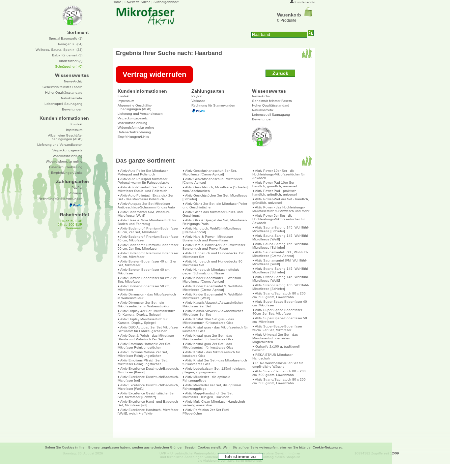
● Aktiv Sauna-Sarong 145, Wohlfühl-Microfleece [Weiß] (280, 237)
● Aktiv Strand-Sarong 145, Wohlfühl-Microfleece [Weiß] (280, 278)
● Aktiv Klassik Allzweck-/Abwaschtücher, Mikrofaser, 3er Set (213, 312)
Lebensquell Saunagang (271, 114)
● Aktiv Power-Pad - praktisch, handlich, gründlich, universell (274, 192)
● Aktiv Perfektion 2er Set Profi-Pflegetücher (206, 411)
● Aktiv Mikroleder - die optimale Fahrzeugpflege (206, 378)
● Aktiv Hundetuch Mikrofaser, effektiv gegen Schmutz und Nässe (211, 271)
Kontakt (123, 96)
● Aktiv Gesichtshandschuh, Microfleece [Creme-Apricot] (213, 180)
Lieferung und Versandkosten (140, 113)
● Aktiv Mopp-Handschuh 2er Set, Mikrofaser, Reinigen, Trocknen (208, 395)
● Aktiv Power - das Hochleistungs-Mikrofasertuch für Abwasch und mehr (280, 209)
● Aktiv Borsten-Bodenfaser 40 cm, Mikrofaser (144, 271)
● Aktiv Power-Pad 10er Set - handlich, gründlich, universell (274, 184)
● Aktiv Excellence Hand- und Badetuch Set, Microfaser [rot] (148, 403)
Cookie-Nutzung (325, 447)
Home (117, 2)
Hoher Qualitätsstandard (270, 105)
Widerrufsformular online (136, 127)
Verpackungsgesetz (133, 118)
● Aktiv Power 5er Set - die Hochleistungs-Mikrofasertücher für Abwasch (278, 219)
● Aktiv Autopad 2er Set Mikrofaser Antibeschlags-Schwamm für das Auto (146, 205)
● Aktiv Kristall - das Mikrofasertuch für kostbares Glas (211, 353)
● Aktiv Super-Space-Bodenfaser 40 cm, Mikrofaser (279, 303)
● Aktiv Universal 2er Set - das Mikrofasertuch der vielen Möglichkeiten (275, 338)
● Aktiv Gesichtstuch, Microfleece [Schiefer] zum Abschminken (215, 189)
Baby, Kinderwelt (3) (67, 55)
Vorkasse (198, 101)
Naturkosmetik (262, 110)
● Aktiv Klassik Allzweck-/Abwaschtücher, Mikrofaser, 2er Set (213, 304)
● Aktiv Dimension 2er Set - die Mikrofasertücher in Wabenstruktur (143, 304)
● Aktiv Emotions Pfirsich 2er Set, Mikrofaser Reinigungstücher (143, 362)
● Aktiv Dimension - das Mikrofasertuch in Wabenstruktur (147, 296)
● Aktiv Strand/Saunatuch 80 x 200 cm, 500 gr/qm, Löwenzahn (279, 295)
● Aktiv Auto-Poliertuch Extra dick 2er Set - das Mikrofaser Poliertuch (145, 197)
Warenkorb (289, 14)
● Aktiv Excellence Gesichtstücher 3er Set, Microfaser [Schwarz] (146, 395)
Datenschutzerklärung (134, 132)
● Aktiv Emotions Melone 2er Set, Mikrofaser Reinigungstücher (143, 353)
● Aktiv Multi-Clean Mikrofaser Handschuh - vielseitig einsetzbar (215, 403)
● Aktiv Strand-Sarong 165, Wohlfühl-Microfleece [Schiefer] (280, 287)
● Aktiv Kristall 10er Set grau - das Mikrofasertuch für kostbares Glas (208, 321)
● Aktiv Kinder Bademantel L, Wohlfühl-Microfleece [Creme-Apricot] (212, 279)
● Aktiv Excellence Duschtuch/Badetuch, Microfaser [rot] (148, 378)
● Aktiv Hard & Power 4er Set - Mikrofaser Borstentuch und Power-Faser (214, 246)
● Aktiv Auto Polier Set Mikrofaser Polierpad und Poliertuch (143, 172)
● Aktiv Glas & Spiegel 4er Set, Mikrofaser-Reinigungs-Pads (215, 222)
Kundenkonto (305, 2)
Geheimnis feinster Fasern (272, 101)
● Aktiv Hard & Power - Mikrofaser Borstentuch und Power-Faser (208, 238)
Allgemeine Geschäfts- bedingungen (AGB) (135, 107)
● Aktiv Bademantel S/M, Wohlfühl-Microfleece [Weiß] (144, 213)
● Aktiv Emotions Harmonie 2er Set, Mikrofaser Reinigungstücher (144, 345)
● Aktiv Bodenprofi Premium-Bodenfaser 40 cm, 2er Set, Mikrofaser (148, 230)
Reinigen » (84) (70, 44)
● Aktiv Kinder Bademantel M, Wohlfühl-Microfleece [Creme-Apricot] (212, 288)
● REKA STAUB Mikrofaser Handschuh (272, 356)
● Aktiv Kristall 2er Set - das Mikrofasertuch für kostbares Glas (215, 362)
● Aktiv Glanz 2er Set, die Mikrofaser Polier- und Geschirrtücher (215, 205)
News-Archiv (261, 96)
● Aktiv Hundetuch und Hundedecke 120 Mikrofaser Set (213, 255)
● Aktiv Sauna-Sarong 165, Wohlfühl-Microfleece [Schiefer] (280, 245)
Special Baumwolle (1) (65, 38)
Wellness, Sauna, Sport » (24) (59, 49)
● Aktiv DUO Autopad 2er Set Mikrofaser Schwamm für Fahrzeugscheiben (148, 329)
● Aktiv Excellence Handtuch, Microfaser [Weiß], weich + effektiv (148, 411)
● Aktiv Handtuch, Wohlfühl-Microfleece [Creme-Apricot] (212, 230)
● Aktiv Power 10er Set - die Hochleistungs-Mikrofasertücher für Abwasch (278, 174)
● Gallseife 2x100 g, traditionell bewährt (275, 348)
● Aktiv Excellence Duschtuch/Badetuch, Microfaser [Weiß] (148, 386)
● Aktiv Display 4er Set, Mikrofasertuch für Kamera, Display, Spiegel (147, 312)
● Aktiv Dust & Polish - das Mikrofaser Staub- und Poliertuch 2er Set (146, 337)
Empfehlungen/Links (133, 137)
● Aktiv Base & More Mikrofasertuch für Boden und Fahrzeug (147, 222)
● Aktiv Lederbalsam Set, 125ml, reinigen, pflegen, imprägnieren (214, 370)
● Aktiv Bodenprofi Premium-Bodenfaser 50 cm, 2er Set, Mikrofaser (148, 246)
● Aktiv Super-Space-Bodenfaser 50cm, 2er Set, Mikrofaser (277, 328)
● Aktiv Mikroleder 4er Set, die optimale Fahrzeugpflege (212, 386)
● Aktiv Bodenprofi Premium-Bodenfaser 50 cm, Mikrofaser (148, 255)
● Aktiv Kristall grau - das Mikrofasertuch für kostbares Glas (215, 329)
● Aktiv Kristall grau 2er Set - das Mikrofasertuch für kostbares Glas (208, 337)
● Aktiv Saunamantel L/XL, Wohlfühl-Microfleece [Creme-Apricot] (280, 254)
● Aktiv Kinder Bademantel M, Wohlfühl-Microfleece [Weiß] (212, 296)
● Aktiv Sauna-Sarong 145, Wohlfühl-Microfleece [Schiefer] (280, 229)
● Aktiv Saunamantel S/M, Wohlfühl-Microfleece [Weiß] (279, 262)
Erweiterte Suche (138, 2)
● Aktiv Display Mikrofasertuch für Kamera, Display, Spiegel (142, 321)
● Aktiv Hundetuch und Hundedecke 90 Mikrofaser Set (212, 263)
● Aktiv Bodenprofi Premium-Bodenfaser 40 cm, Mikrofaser (148, 238)
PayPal (196, 96)
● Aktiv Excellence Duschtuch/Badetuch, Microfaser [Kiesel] (148, 370)
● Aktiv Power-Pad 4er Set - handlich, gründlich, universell (280, 200)
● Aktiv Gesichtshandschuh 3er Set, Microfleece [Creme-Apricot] (210, 172)
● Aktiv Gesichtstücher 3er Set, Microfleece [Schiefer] (215, 197)
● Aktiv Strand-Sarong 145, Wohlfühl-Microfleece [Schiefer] (280, 270)
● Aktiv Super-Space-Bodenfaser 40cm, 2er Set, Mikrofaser (277, 311)
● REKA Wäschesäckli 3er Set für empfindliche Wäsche (277, 364)
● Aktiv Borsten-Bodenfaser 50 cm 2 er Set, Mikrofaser (147, 279)
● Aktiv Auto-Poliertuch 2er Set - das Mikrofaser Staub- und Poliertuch (145, 189)
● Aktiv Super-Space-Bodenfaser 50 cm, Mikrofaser (279, 320)
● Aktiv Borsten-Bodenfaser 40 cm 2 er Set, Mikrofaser (147, 263)
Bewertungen (262, 119)
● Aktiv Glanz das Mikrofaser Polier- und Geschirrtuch (213, 213)
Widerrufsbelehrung (132, 123)
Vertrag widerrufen (154, 74)
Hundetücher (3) (70, 61)
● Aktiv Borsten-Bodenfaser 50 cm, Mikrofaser (144, 288)
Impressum (126, 101)
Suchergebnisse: (166, 2)
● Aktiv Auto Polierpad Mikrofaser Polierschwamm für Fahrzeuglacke (143, 180)
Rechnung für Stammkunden (213, 105)
